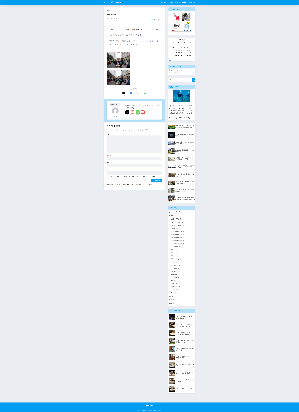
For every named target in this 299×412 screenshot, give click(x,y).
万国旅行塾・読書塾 (112, 2)
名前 (109, 155)
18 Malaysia (175, 274)
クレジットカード (175, 212)
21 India (174, 283)
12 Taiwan (174, 256)
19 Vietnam (175, 277)
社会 (171, 300)
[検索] (193, 80)
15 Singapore (175, 265)
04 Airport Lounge (177, 246)
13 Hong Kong (175, 259)
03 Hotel (174, 228)
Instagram (132, 114)
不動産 (172, 215)
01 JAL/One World (177, 222)
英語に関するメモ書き (167, 2)
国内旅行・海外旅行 (176, 219)
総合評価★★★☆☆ (177, 237)
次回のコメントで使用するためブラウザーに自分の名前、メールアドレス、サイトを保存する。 (134, 176)
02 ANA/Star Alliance (177, 225)
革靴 (171, 303)
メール (109, 162)
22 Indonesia (175, 286)
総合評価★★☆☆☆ (177, 240)
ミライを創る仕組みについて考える (185, 2)
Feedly (137, 114)
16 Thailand (175, 268)
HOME (150, 405)
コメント (110, 134)
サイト (109, 170)
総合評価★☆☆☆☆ (177, 243)
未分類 (172, 292)
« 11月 (170, 60)
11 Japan (174, 253)
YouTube (143, 114)
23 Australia (175, 289)
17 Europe (174, 271)
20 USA (174, 280)
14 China (174, 262)
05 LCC (174, 249)
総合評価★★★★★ (177, 231)
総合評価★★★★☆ (177, 234)
